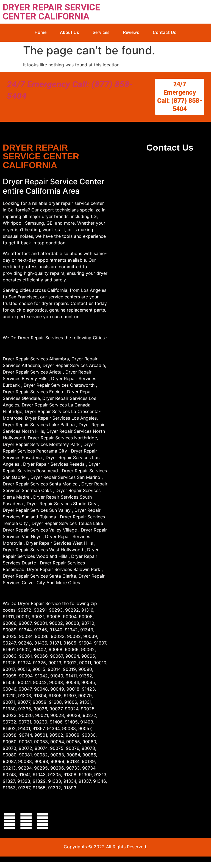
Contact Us (164, 32)
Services (101, 32)
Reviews (131, 32)
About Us (69, 32)
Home (40, 32)
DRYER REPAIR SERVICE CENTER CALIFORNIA (51, 12)
